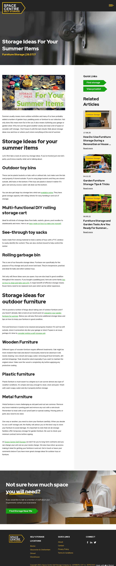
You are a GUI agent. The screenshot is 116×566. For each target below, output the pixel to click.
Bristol (32, 546)
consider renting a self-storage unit (31, 333)
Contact (61, 545)
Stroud (32, 553)
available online (47, 192)
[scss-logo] (13, 8)
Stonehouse (35, 557)
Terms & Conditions (65, 553)
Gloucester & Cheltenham (40, 549)
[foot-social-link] (87, 543)
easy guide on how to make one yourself (45, 223)
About (60, 542)
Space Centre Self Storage (15, 442)
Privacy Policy (63, 549)
